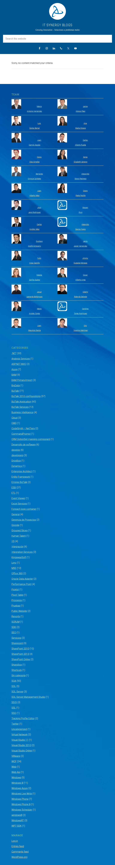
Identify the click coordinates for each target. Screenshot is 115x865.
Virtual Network (20, 734)
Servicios (16, 637)
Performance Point (21, 584)
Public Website (19, 611)
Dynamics (17, 466)
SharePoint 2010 (20, 648)
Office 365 (17, 573)
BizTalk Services (20, 407)
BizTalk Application (21, 401)
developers (17, 455)
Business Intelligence (22, 412)
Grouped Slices (20, 530)
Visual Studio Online (22, 750)
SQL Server (17, 691)
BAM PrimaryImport (22, 380)
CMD (14, 423)
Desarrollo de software (24, 444)
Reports (16, 616)
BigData (16, 385)
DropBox (16, 460)
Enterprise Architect (22, 471)
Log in (15, 840)
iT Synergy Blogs (57, 25)
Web (14, 766)
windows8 (17, 815)
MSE (14, 568)
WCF (14, 761)
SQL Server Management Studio (28, 697)
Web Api (16, 772)
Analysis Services (21, 358)
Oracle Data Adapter (22, 578)
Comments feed (20, 851)
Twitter (15, 723)
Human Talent (19, 535)
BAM (14, 374)
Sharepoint (17, 643)
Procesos (17, 600)
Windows (16, 777)
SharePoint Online (21, 659)
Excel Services (19, 503)
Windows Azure (20, 788)
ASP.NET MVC (19, 364)
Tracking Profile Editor (23, 718)
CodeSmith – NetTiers (23, 428)
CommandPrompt (21, 433)
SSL (14, 707)
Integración (18, 546)
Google (15, 525)
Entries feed (18, 846)
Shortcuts (17, 670)
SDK (14, 627)
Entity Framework (21, 476)
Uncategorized (19, 729)
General (16, 514)
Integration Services (22, 552)
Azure (15, 369)
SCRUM (15, 621)
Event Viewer (18, 498)
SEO (14, 632)
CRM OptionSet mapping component (31, 439)
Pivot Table (17, 595)
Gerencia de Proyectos (24, 519)
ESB (14, 487)
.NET (14, 353)
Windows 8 (17, 782)
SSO (14, 713)
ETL (13, 492)
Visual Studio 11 (20, 740)
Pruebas (16, 605)
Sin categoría (18, 675)
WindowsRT (18, 820)
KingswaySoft (19, 557)
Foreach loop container (24, 509)
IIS (13, 541)
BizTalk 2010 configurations (26, 396)
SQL (14, 686)
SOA (14, 680)
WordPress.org (19, 857)
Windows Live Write (22, 793)
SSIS (14, 702)
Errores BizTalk (19, 482)
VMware (16, 756)
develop (16, 450)
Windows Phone (20, 799)
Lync (14, 562)
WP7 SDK (17, 825)
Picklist (15, 589)
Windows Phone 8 (21, 804)
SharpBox (17, 664)
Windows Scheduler (22, 809)
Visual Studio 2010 (21, 745)
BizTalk (15, 390)
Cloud (15, 417)
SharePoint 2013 (20, 654)
